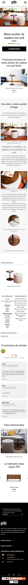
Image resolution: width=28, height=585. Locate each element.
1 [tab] (9, 24)
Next (26, 17)
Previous (1, 17)
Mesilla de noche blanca (21, 313)
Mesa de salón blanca (20, 299)
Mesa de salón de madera (20, 301)
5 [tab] (18, 24)
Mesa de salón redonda (20, 305)
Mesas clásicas (20, 307)
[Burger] (3, 2)
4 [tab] (16, 24)
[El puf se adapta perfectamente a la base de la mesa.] (14, 221)
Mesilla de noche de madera (21, 315)
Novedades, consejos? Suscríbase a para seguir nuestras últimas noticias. (12, 511)
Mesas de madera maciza (20, 309)
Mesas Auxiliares (10, 6)
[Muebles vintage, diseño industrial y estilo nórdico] (14, 2)
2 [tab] (11, 24)
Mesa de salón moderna (21, 303)
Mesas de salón (20, 311)
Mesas (3, 6)
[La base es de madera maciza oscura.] (14, 240)
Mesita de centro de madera (21, 319)
